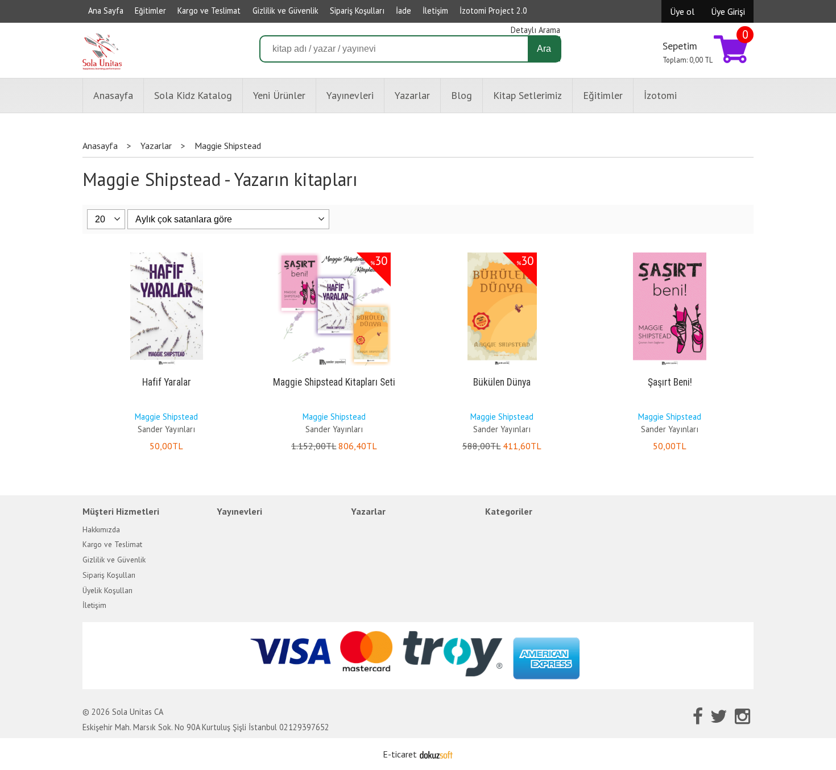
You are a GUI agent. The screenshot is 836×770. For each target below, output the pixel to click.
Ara (544, 48)
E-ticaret (400, 754)
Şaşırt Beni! (670, 382)
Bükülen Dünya (502, 382)
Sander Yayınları (166, 429)
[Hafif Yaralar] (166, 254)
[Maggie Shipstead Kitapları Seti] (334, 254)
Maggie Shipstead (166, 416)
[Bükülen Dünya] (502, 254)
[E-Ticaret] (436, 754)
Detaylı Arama (535, 29)
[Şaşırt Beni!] (669, 254)
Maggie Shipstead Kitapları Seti (334, 382)
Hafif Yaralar (166, 382)
